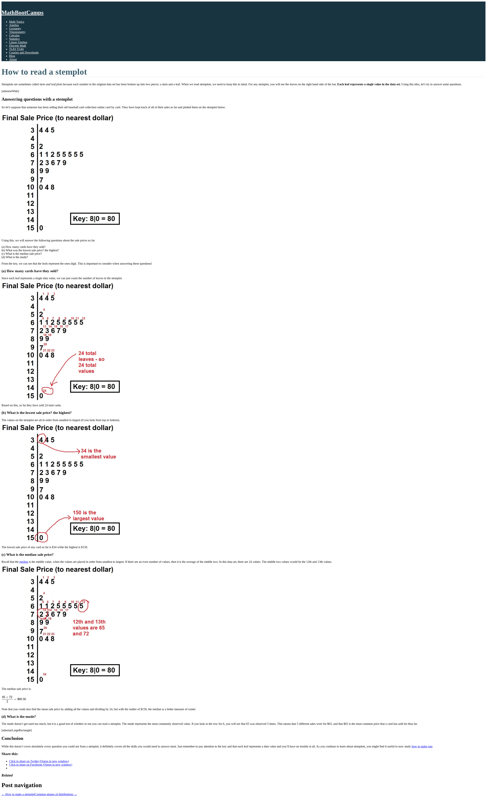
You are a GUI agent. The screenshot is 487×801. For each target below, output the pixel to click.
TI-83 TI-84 (16, 49)
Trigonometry (17, 32)
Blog (12, 56)
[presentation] (14, 699)
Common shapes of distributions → (56, 794)
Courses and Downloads (24, 52)
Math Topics (16, 21)
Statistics (14, 38)
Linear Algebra (18, 42)
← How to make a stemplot (18, 794)
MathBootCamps (23, 12)
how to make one (422, 746)
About (13, 59)
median (23, 561)
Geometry (15, 28)
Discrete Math (17, 45)
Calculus (14, 35)
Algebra (14, 25)
